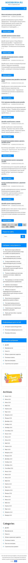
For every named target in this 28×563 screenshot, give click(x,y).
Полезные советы (10, 357)
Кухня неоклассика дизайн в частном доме (13, 80)
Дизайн (7, 345)
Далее (12, 226)
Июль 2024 (8, 474)
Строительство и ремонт (11, 364)
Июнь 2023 (8, 499)
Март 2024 (7, 487)
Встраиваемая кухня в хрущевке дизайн (12, 160)
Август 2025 (8, 434)
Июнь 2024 (8, 477)
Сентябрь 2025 (9, 430)
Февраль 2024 (8, 490)
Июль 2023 (8, 496)
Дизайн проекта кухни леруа (10, 35)
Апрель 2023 (8, 506)
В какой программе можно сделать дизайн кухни (12, 141)
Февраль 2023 (8, 512)
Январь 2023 (8, 515)
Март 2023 (7, 509)
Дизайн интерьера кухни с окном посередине (12, 57)
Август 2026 (8, 396)
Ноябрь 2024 (8, 462)
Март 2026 (7, 412)
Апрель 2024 (8, 484)
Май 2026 (7, 405)
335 (7, 226)
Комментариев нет (17, 16)
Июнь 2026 (8, 402)
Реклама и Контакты (10, 333)
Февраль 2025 (8, 452)
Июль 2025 (8, 437)
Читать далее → (7, 31)
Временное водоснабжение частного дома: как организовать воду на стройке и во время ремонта (13, 251)
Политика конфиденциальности (13, 330)
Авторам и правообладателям (13, 327)
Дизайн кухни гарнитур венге (11, 203)
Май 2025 (7, 443)
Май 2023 (7, 503)
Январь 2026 (8, 418)
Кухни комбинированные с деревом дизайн (13, 183)
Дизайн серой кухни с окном (10, 121)
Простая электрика (10, 360)
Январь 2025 (8, 456)
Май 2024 (7, 481)
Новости (7, 351)
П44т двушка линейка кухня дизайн (13, 102)
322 (24, 224)
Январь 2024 (8, 493)
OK (15, 561)
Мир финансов (9, 348)
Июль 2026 (8, 399)
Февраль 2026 (8, 415)
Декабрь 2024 (8, 459)
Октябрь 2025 (8, 427)
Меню (3, 8)
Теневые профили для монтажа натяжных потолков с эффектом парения (13, 275)
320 (16, 224)
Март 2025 (7, 449)
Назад (4, 224)
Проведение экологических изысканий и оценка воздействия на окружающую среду (13, 268)
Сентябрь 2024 (9, 468)
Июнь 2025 (8, 440)
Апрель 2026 (8, 409)
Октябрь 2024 (8, 465)
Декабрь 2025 (8, 421)
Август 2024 (8, 471)
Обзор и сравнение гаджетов (13, 354)
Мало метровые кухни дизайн (11, 14)
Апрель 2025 (8, 446)
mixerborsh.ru (14, 2)
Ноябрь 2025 (8, 424)
